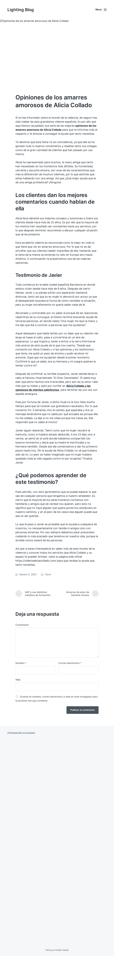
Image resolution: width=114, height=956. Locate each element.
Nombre (20, 663)
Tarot (48, 574)
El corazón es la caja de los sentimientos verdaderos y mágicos (29, 834)
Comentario (22, 624)
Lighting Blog (20, 9)
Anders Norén (62, 950)
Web (17, 679)
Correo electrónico (70, 663)
